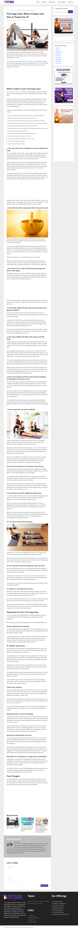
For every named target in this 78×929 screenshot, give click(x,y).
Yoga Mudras (59, 61)
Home (37, 2)
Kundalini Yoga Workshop (59, 903)
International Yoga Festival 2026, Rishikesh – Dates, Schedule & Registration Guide (41, 830)
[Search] (70, 11)
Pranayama (58, 57)
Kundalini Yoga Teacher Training (61, 914)
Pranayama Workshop (58, 907)
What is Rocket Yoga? (12, 827)
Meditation (58, 53)
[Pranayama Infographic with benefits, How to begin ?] (27, 822)
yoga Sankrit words (42, 371)
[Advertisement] (27, 78)
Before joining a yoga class (14, 91)
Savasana (17, 552)
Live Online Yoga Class (58, 905)
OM (14, 356)
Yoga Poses (58, 63)
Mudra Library (31, 901)
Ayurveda (58, 48)
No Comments (25, 20)
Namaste (31, 369)
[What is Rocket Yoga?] (13, 822)
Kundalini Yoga (59, 51)
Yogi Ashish (10, 20)
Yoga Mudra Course (58, 901)
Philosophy (58, 55)
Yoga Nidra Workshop (58, 912)
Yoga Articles (59, 59)
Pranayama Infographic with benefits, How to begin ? (27, 829)
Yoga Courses (61, 2)
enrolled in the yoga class (28, 61)
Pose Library (39, 901)
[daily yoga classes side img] (64, 102)
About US (70, 2)
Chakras (57, 49)
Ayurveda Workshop (58, 909)
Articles (43, 2)
